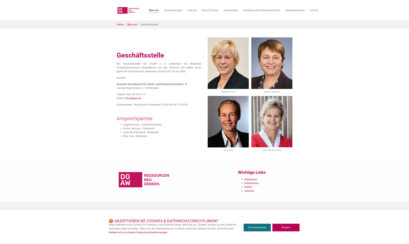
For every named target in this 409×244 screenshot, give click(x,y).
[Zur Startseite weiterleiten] (128, 10)
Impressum (250, 179)
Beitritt (248, 187)
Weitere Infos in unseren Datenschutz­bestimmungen (138, 232)
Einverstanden (257, 227)
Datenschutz (251, 183)
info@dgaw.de (133, 98)
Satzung (249, 190)
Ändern (286, 227)
